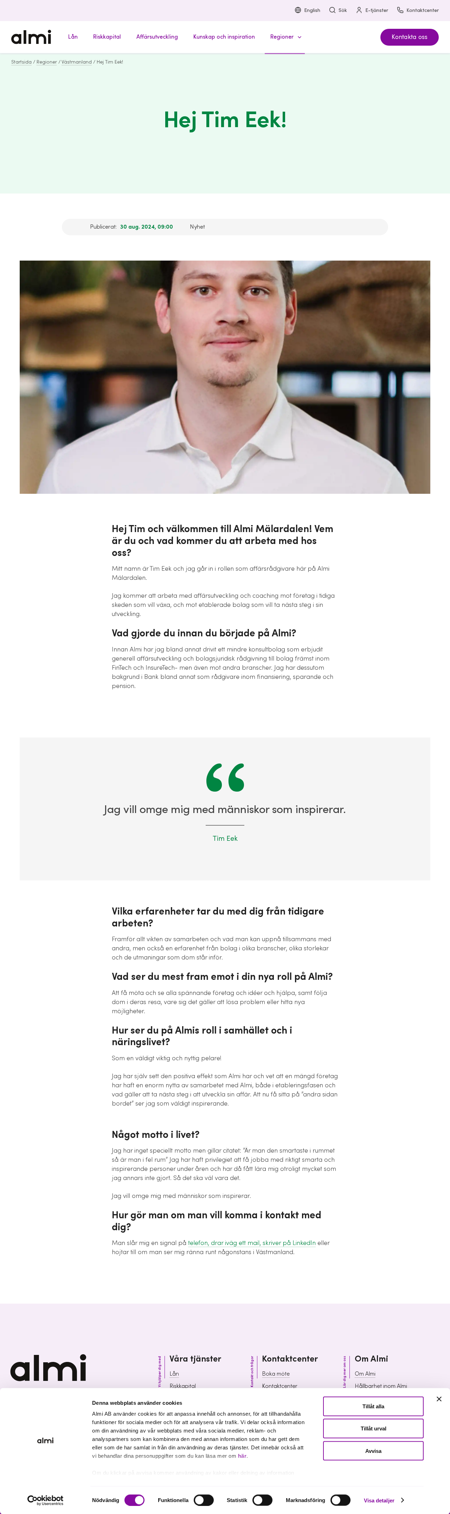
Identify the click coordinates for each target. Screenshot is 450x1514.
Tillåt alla (373, 1406)
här (242, 1456)
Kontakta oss (410, 37)
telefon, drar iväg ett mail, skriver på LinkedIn (252, 1243)
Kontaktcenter (422, 10)
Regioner (47, 62)
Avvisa (373, 1451)
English (312, 10)
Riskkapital (182, 1386)
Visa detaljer (379, 1500)
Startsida (21, 62)
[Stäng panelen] (439, 1399)
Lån (174, 1374)
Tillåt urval (373, 1428)
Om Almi (365, 1374)
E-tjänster (376, 10)
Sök (343, 10)
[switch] (204, 1500)
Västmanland (77, 62)
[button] (285, 37)
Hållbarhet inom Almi (381, 1386)
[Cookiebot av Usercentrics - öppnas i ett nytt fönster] (45, 1500)
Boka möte (276, 1374)
